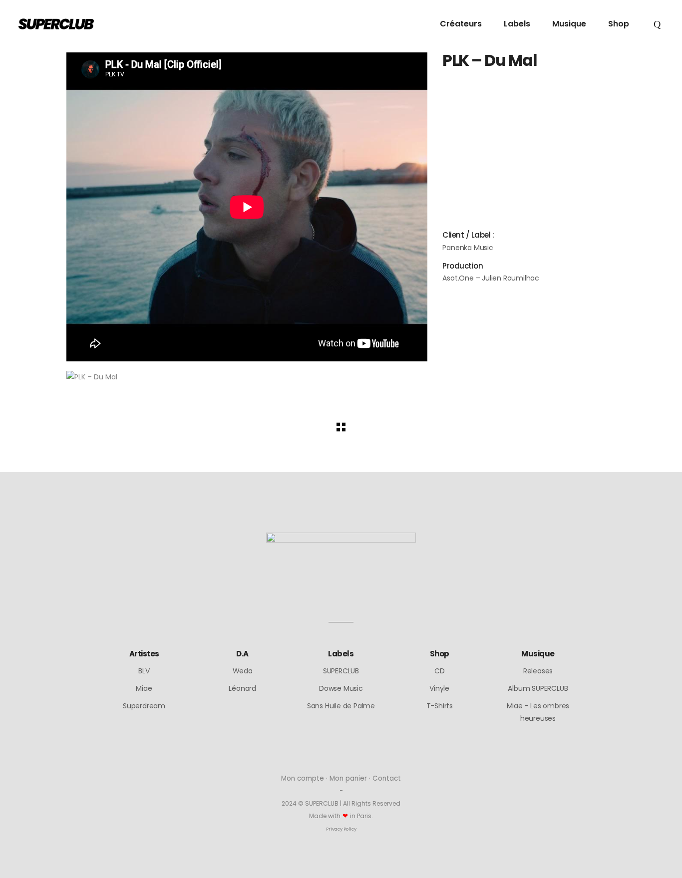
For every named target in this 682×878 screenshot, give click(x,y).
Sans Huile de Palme (341, 706)
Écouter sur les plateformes (495, 128)
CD (439, 671)
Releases (538, 671)
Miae (144, 688)
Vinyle (439, 688)
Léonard (242, 688)
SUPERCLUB (341, 671)
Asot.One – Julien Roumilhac (490, 278)
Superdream (144, 706)
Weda (243, 671)
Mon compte (302, 778)
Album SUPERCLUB (538, 688)
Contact (386, 778)
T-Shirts (439, 706)
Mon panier (348, 778)
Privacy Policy (341, 829)
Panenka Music (467, 248)
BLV (143, 671)
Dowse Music (341, 688)
